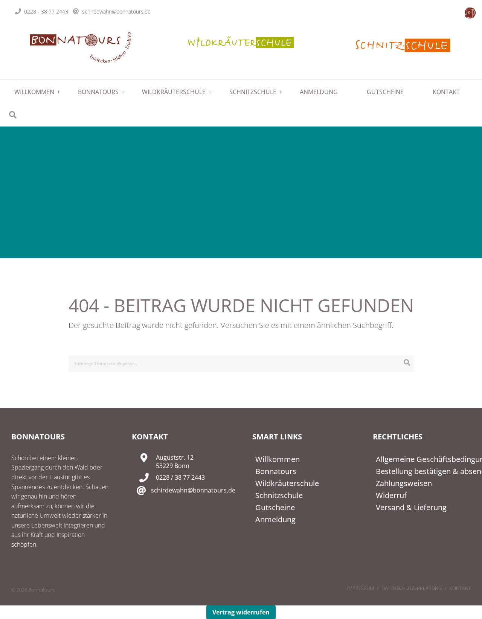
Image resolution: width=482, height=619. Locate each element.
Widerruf (391, 495)
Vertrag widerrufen (241, 612)
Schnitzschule (252, 92)
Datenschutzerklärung (411, 588)
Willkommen (34, 92)
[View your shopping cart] (470, 12)
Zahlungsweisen (404, 483)
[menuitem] (31, 92)
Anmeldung (319, 92)
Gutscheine (385, 92)
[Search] (407, 362)
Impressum (360, 588)
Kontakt (446, 92)
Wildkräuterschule (174, 92)
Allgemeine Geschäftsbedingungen (423, 459)
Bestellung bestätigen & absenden (423, 471)
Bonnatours (98, 92)
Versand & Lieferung (411, 507)
